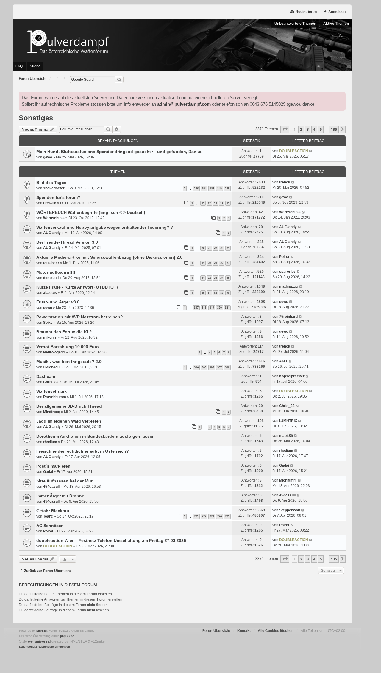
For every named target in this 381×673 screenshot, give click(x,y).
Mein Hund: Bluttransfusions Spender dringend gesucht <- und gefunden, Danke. (119, 151)
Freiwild (49, 203)
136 (227, 188)
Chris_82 (51, 382)
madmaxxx (288, 286)
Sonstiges (36, 118)
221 (196, 516)
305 (204, 367)
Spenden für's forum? (58, 197)
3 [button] (308, 129)
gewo (47, 157)
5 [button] (321, 129)
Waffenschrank (51, 391)
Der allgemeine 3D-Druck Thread (69, 406)
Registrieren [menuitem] (306, 12)
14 (221, 203)
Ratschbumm (54, 397)
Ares (283, 361)
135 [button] (334, 129)
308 (227, 367)
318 (204, 307)
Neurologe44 (54, 352)
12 (209, 203)
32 (209, 278)
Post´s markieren (53, 466)
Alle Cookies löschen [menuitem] (275, 631)
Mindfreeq (51, 412)
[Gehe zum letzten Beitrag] (311, 151)
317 (196, 307)
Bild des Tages (51, 182)
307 (219, 367)
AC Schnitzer (49, 525)
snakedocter (54, 188)
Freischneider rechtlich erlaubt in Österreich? (82, 451)
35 (228, 278)
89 (221, 293)
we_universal (39, 641)
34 (221, 278)
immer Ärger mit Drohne (60, 495)
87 (209, 293)
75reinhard (288, 316)
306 (212, 367)
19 (203, 263)
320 (219, 307)
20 (203, 248)
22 (215, 248)
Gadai (48, 472)
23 (221, 248)
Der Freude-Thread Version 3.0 (67, 242)
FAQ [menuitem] (19, 66)
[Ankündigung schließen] (341, 96)
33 (215, 278)
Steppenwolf (289, 510)
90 (228, 293)
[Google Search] (119, 79)
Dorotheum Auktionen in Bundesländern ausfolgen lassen (95, 436)
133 (204, 188)
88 (215, 293)
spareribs (287, 271)
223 (212, 516)
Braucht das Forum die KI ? (64, 331)
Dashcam (45, 376)
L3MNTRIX (288, 421)
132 (196, 188)
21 (209, 248)
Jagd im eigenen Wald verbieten (68, 421)
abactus (50, 293)
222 (204, 516)
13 (215, 203)
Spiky (48, 322)
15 (228, 203)
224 (219, 516)
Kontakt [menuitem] (244, 631)
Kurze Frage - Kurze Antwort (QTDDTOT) (77, 287)
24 (228, 248)
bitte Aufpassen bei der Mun (65, 481)
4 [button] (314, 129)
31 (203, 278)
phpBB (41, 630)
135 (219, 188)
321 (227, 307)
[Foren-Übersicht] (182, 41)
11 (203, 203)
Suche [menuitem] (35, 66)
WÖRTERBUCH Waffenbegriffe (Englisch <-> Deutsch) (90, 212)
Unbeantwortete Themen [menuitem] (295, 23)
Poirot (284, 257)
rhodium (50, 442)
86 (203, 293)
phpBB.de (67, 636)
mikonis (50, 337)
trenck (284, 182)
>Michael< (51, 367)
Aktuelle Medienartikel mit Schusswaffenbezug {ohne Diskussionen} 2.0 (109, 257)
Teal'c (48, 516)
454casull (51, 487)
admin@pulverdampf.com (184, 104)
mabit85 (286, 436)
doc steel (51, 278)
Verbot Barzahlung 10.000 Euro (67, 346)
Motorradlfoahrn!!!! (55, 272)
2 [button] (301, 129)
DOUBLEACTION (293, 151)
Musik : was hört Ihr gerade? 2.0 (69, 361)
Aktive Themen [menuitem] (336, 23)
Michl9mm (288, 480)
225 (227, 516)
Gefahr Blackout (52, 510)
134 (212, 188)
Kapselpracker (292, 376)
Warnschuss (54, 218)
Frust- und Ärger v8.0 (57, 302)
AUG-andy (52, 233)
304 (196, 367)
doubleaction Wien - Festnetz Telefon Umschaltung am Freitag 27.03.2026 (111, 540)
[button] (284, 129)
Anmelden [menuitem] (337, 12)
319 (212, 307)
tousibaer (51, 263)
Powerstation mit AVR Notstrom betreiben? (79, 316)
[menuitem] (28, 646)
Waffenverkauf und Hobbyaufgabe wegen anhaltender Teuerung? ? (104, 227)
